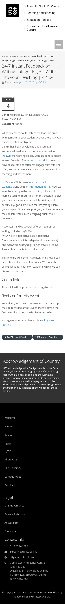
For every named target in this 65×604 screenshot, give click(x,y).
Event (13, 56)
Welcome (10, 417)
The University (13, 468)
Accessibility (11, 522)
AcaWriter (8, 155)
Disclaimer (11, 531)
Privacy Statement (15, 514)
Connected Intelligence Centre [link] (42, 28)
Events (8, 426)
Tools (8, 443)
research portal (36, 160)
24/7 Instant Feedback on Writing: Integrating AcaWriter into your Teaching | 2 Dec (49, 337)
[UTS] (12, 16)
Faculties (10, 485)
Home (5, 56)
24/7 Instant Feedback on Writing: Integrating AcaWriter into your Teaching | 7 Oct (19, 337)
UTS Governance (14, 505)
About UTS (11, 459)
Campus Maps (13, 476)
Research (10, 435)
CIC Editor (43, 82)
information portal (39, 186)
